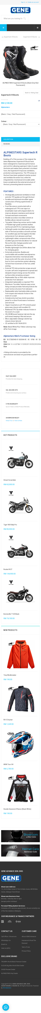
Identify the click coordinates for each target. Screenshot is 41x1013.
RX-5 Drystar (8, 720)
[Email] (39, 100)
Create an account (33, 2)
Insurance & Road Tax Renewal (29, 942)
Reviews (7, 144)
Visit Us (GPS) (5, 948)
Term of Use (26, 947)
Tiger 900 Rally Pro (10, 525)
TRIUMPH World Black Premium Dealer (13, 961)
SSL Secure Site (12, 390)
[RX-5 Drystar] (20, 699)
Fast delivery (11, 376)
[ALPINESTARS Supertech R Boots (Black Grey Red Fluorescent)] (20, 62)
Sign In (23, 2)
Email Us (4, 944)
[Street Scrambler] (20, 459)
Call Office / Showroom (9, 936)
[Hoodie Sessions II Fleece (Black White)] (20, 788)
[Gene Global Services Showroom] (20, 836)
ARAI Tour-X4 (8, 764)
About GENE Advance (29, 936)
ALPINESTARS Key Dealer (9, 973)
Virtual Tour (9, 420)
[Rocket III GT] (20, 549)
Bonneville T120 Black (11, 614)
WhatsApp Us (5, 940)
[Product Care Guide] (20, 850)
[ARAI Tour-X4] (20, 744)
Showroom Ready (12, 418)
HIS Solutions (7, 988)
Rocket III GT (8, 569)
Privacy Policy (26, 951)
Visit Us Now (18, 420)
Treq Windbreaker (10, 675)
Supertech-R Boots (11, 37)
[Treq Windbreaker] (20, 654)
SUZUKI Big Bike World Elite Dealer (12, 965)
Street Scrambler (10, 480)
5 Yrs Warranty (12, 404)
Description (8, 139)
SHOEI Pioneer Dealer (8, 969)
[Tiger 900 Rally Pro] (20, 504)
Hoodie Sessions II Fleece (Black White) (17, 809)
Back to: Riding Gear (31, 93)
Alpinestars (5, 107)
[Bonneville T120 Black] (20, 593)
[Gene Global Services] (21, 10)
